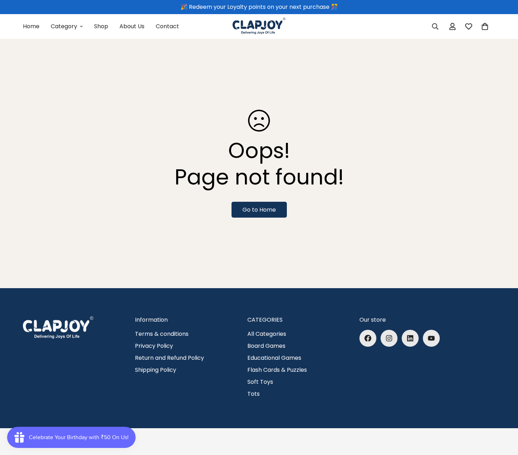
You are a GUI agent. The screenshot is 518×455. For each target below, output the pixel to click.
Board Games (266, 346)
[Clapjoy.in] (259, 26)
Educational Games (274, 358)
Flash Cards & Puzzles (277, 370)
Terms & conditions (162, 334)
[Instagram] (389, 338)
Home (31, 26)
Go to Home (259, 210)
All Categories (266, 334)
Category (64, 26)
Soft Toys (260, 382)
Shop (101, 26)
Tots (253, 394)
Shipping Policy (155, 370)
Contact (167, 26)
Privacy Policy (154, 346)
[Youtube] (431, 338)
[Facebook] (367, 338)
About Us (131, 26)
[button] (485, 26)
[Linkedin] (410, 338)
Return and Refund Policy (169, 358)
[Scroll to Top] (504, 416)
